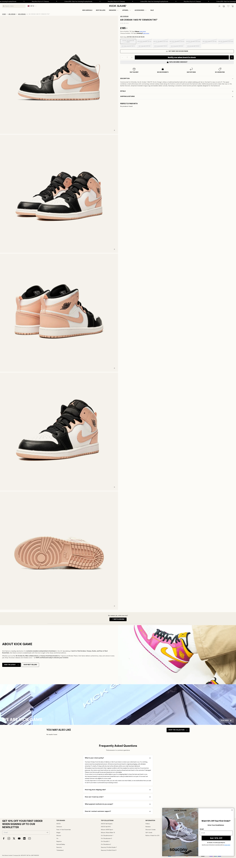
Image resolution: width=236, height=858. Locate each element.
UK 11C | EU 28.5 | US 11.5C (160, 42)
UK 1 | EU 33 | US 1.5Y (144, 47)
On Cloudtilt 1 (105, 841)
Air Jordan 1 (22, 14)
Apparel (125, 10)
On (57, 838)
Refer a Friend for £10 (152, 835)
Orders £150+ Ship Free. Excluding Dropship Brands (46, 1)
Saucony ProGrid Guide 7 (109, 847)
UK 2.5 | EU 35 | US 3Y (193, 47)
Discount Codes (150, 829)
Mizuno (58, 835)
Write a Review (120, 620)
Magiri (58, 832)
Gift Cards (148, 832)
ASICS (58, 823)
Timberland (59, 850)
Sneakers (112, 10)
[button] (114, 10)
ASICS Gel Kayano (106, 823)
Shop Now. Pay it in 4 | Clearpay (84, 1)
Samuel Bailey (60, 844)
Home (4, 14)
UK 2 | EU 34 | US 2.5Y (177, 47)
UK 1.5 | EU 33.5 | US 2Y (160, 47)
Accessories (139, 10)
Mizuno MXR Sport (107, 829)
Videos (147, 823)
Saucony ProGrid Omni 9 (108, 850)
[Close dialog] (232, 810)
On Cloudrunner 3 (106, 838)
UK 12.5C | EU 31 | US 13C (210, 42)
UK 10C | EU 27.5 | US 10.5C (128, 42)
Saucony (59, 847)
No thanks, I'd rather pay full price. (216, 842)
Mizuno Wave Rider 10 (108, 832)
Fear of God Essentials (63, 829)
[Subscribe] (47, 832)
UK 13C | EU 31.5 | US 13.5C (225, 42)
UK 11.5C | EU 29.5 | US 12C (177, 42)
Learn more (143, 31)
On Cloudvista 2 (106, 844)
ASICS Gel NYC (106, 826)
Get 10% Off (216, 838)
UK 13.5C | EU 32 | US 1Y (128, 47)
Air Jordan (11, 14)
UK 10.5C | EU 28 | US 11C (144, 42)
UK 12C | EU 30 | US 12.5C (193, 42)
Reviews (148, 826)
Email (202, 829)
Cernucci (59, 826)
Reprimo (59, 841)
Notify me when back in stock (182, 57)
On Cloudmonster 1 (107, 835)
